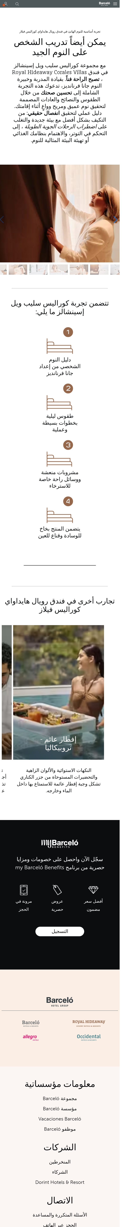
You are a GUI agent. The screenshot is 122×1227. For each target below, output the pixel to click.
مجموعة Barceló (60, 1098)
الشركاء (60, 1172)
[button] (115, 4)
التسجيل (60, 931)
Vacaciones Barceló (59, 1119)
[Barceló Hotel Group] (104, 4)
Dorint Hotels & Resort (59, 1182)
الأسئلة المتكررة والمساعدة (60, 1215)
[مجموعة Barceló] (60, 1002)
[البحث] (17, 4)
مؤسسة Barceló (60, 1108)
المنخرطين (60, 1162)
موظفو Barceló (60, 1129)
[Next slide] (115, 219)
